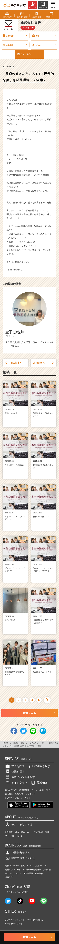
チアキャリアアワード (15, 920)
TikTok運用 (28, 873)
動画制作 (39, 873)
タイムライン (26, 54)
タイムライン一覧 (36, 743)
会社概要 (9, 832)
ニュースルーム (22, 832)
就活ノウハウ (11, 790)
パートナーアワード (14, 924)
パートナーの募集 (35, 920)
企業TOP (16, 35)
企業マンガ (30, 794)
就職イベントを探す (23, 777)
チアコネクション (13, 873)
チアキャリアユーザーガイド (17, 798)
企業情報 (16, 44)
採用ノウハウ (41, 865)
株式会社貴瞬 (18, 743)
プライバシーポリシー (15, 836)
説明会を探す (42, 766)
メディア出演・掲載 (40, 832)
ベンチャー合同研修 (32, 869)
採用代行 (9, 877)
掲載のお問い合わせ (23, 858)
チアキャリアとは (21, 824)
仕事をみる (29, 712)
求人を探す (18, 766)
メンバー (46, 44)
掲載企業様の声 (12, 865)
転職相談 (19, 794)
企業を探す (18, 771)
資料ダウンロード (13, 869)
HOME (5, 743)
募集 (46, 35)
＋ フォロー (28, 27)
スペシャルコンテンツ (41, 790)
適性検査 (42, 782)
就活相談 (9, 794)
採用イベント (27, 865)
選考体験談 (24, 790)
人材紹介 (47, 869)
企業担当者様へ (20, 852)
